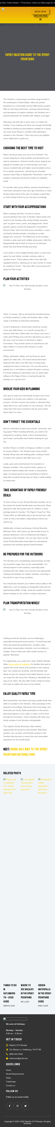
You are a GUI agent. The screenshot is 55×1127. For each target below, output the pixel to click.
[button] (40, 19)
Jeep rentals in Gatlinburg (19, 664)
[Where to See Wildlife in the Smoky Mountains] (27, 879)
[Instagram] (17, 1106)
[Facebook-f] (9, 1106)
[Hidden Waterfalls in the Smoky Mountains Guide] (45, 879)
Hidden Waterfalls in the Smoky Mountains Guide (44, 993)
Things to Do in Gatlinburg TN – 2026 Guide (10, 993)
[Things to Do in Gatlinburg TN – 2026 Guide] (10, 879)
